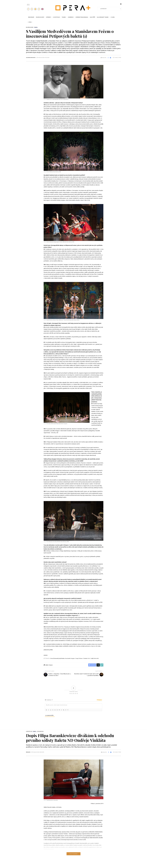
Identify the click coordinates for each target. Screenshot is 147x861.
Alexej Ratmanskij (54, 658)
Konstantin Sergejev (70, 658)
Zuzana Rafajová (30, 57)
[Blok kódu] (61, 710)
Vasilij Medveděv (95, 658)
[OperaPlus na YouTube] (35, 9)
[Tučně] (46, 710)
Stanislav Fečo (86, 658)
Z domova (40, 731)
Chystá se (29, 731)
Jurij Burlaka (62, 658)
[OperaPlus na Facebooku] (28, 9)
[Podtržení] (51, 710)
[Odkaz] (63, 710)
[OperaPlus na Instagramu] (39, 9)
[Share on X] (98, 664)
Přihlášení (99, 700)
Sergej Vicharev (79, 658)
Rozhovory (29, 27)
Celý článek (73, 853)
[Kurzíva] (48, 710)
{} (65, 709)
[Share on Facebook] (108, 57)
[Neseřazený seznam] (57, 710)
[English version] (42, 9)
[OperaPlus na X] (32, 9)
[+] (68, 709)
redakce (28, 752)
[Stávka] (53, 710)
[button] (121, 4)
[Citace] (59, 710)
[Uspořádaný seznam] (55, 710)
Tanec (36, 27)
